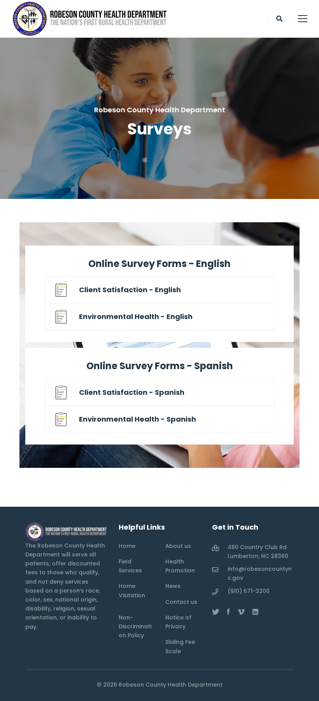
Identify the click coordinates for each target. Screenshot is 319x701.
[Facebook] (228, 612)
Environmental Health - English (136, 316)
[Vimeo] (241, 612)
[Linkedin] (255, 612)
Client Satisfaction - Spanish (131, 392)
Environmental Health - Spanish (137, 419)
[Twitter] (215, 612)
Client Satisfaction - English (130, 290)
